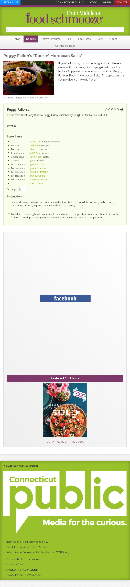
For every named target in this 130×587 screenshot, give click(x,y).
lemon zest (36, 156)
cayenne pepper (39, 179)
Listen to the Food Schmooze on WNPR (30, 541)
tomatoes (35, 141)
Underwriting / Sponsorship (22, 569)
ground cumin (37, 164)
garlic (33, 160)
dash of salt (36, 183)
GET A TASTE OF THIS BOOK (65, 441)
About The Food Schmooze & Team (27, 547)
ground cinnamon (39, 168)
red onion (35, 145)
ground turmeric (39, 171)
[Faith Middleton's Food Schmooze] (65, 17)
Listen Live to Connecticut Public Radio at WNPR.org (37, 552)
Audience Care (14, 564)
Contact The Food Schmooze (23, 559)
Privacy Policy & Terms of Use (23, 575)
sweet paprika (37, 175)
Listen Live (10, 2)
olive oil (34, 152)
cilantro (34, 149)
